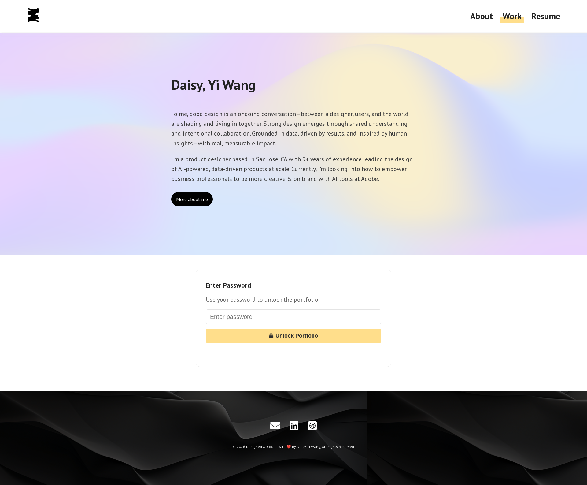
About (481, 16)
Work (512, 16)
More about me (192, 199)
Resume (545, 16)
